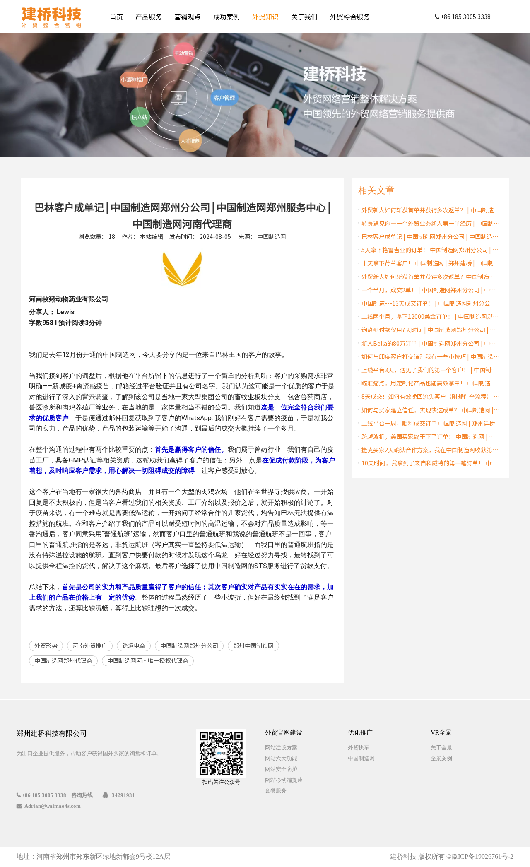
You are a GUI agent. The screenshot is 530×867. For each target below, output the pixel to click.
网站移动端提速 (284, 780)
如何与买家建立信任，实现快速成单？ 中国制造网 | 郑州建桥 (430, 410)
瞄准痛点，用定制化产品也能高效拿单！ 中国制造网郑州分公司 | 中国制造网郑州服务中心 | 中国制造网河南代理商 (430, 383)
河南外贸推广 (89, 645)
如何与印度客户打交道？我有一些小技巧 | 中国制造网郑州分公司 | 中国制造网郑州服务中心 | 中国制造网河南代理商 (430, 356)
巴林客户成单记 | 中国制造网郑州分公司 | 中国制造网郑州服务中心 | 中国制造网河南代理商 (430, 236)
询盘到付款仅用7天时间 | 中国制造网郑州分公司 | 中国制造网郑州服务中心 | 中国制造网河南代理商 (430, 329)
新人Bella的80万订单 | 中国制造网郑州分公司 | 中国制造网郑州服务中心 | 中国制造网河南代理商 (430, 343)
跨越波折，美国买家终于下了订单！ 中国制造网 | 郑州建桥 (430, 436)
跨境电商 (133, 645)
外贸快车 (358, 747)
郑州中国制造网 (253, 645)
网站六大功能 (281, 758)
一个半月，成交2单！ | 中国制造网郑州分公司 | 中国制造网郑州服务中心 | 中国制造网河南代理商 (430, 290)
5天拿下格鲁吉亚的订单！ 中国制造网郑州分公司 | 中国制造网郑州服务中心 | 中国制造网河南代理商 (430, 250)
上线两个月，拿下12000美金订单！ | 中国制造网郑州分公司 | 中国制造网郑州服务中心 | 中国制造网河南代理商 (430, 316)
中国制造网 (271, 236)
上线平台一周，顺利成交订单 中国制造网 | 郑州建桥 (428, 423)
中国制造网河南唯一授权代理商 (147, 660)
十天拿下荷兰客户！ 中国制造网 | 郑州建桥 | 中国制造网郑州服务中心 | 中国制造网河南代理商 (430, 263)
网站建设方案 (281, 747)
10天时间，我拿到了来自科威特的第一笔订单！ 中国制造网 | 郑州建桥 (430, 463)
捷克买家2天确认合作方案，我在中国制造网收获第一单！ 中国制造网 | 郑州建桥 (430, 450)
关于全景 (441, 747)
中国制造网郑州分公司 (189, 645)
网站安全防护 (281, 769)
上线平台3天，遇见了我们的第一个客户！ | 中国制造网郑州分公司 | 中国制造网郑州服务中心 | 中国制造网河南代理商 (430, 370)
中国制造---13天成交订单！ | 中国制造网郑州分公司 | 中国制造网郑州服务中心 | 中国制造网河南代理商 (430, 303)
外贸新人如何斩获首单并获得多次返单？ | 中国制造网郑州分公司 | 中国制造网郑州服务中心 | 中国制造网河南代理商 (430, 210)
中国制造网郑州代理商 (63, 660)
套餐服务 (276, 791)
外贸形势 (46, 645)
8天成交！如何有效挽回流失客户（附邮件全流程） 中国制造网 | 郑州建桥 (430, 396)
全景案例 (441, 758)
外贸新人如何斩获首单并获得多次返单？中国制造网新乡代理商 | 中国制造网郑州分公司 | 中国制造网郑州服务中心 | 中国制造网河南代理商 (430, 276)
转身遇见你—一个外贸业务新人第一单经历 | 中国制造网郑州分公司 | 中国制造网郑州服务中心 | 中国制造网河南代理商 (430, 223)
